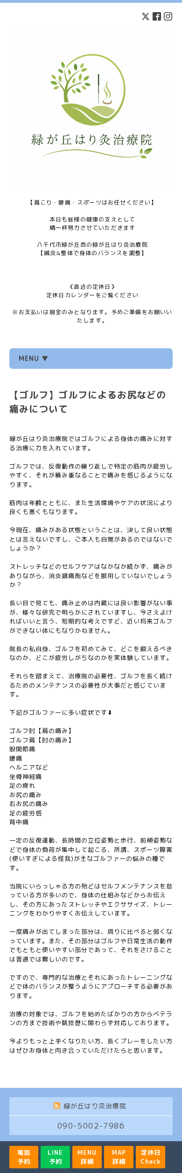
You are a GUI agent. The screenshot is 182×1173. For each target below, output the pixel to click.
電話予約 (23, 1157)
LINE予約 (55, 1157)
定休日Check (150, 1157)
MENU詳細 (87, 1157)
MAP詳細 (119, 1157)
